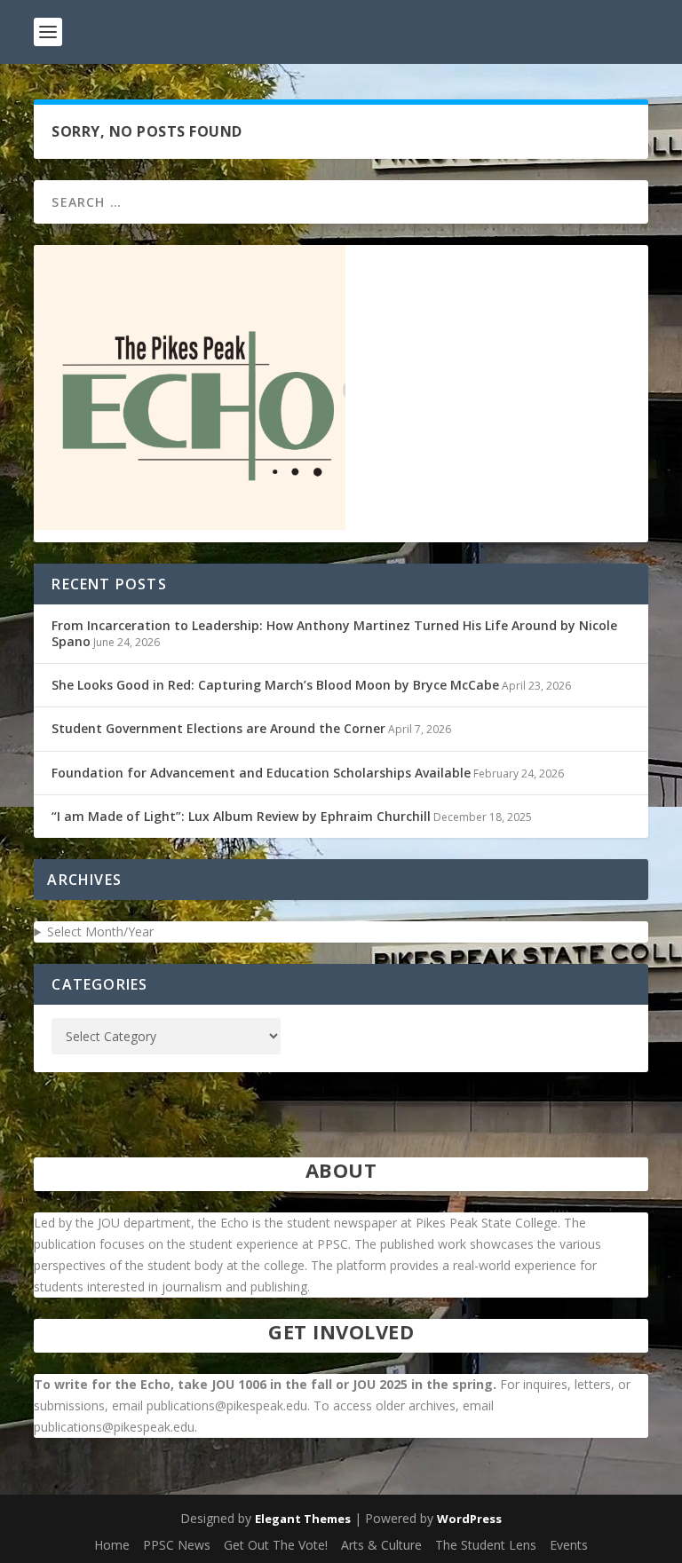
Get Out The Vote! (276, 1544)
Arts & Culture (381, 1544)
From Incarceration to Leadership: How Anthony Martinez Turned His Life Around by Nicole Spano (334, 633)
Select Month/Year (100, 931)
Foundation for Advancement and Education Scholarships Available (261, 772)
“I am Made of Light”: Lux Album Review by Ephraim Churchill (241, 816)
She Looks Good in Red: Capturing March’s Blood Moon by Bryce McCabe (275, 684)
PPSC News (176, 1544)
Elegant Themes (303, 1519)
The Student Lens (485, 1544)
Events (569, 1544)
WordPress (469, 1519)
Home (112, 1544)
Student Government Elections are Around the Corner (218, 728)
